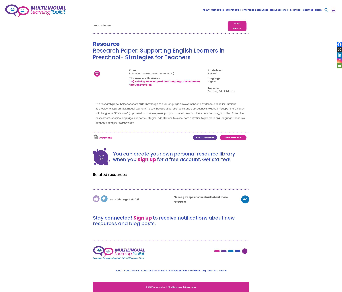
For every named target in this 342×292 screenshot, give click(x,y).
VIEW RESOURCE (233, 137)
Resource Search (279, 10)
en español (295, 10)
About (206, 10)
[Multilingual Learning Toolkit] (48, 10)
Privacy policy (189, 287)
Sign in (223, 270)
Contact (308, 10)
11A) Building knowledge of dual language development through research (164, 83)
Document (105, 137)
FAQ (204, 270)
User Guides (217, 10)
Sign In (318, 10)
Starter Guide (233, 10)
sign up (147, 159)
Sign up (142, 217)
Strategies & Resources (255, 10)
